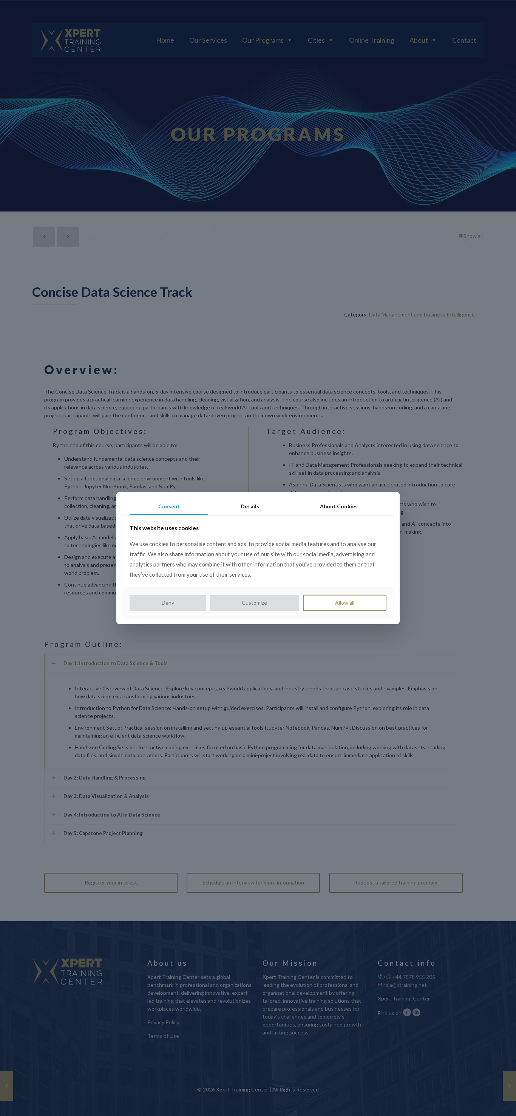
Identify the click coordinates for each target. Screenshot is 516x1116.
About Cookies (339, 506)
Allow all (344, 602)
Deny (168, 602)
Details (250, 506)
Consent (169, 506)
